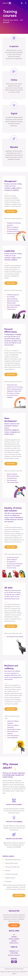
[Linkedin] (12, 962)
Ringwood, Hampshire (14, 955)
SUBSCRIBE (14, 925)
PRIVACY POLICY (14, 943)
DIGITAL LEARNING (14, 939)
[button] (25, 3)
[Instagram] (15, 962)
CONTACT (14, 941)
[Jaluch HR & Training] (7, 3)
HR (14, 935)
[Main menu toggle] (21, 3)
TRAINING (14, 937)
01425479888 (14, 953)
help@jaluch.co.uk (14, 951)
